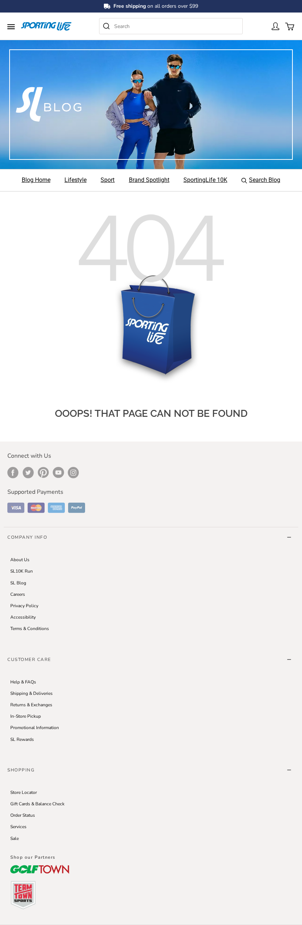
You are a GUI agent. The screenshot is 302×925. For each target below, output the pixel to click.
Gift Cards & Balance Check (37, 804)
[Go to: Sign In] (275, 26)
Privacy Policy (24, 606)
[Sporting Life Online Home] (46, 26)
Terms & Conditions (29, 629)
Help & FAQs (23, 682)
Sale (14, 838)
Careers (17, 594)
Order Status (22, 815)
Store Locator (23, 792)
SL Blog (18, 583)
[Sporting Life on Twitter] (28, 472)
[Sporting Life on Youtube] (58, 472)
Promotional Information (34, 728)
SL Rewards (22, 739)
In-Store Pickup (25, 716)
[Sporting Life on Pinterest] (43, 472)
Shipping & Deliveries (31, 693)
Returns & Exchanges (31, 705)
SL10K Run (21, 571)
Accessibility (23, 617)
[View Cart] (289, 25)
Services (18, 827)
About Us (19, 560)
